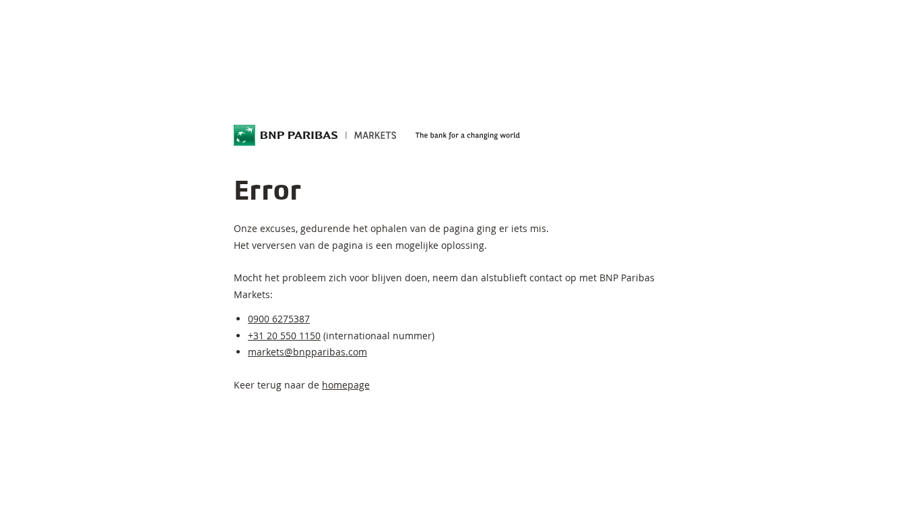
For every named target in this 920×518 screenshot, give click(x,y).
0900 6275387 (279, 318)
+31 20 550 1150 (284, 335)
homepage (346, 384)
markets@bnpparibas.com (307, 351)
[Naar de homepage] (315, 135)
